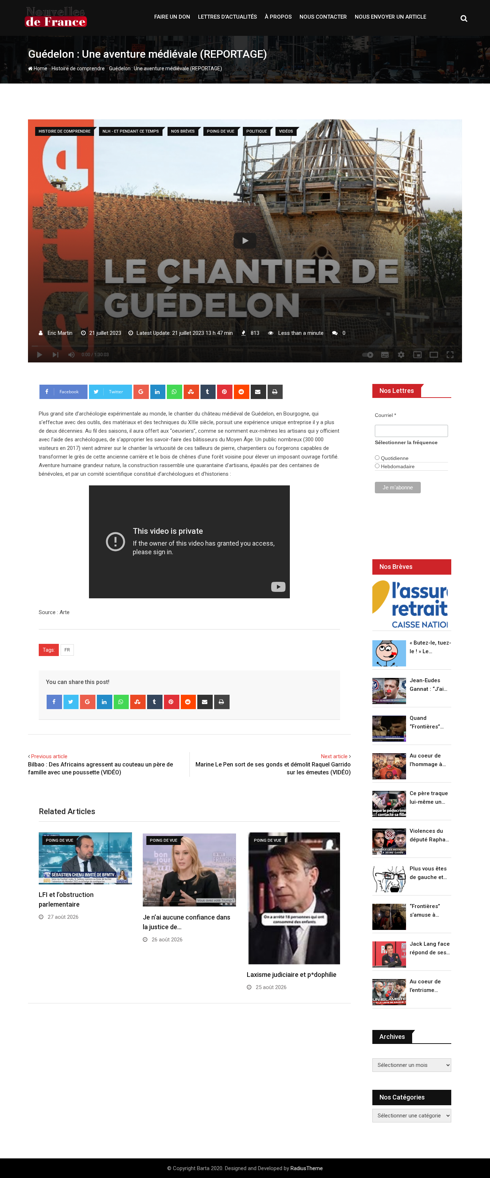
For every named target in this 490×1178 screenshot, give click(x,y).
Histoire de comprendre (78, 68)
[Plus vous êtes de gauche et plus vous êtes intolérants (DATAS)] (389, 879)
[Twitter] (71, 702)
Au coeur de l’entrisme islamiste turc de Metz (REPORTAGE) (427, 986)
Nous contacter (323, 17)
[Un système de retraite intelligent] (410, 603)
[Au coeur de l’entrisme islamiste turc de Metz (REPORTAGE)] (389, 992)
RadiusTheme (307, 1168)
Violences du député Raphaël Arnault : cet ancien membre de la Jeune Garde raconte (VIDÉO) (430, 836)
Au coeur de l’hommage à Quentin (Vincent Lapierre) (426, 760)
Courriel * (385, 415)
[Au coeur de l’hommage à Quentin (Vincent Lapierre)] (389, 766)
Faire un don (172, 17)
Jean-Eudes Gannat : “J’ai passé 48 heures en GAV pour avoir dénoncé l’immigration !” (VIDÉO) (429, 685)
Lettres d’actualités (227, 17)
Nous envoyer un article (390, 17)
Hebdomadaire (397, 466)
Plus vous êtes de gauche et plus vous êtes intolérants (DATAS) (428, 873)
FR (67, 649)
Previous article (49, 756)
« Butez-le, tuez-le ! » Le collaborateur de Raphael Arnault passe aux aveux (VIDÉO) (430, 648)
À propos (278, 17)
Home (40, 68)
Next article (334, 756)
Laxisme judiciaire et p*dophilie (291, 974)
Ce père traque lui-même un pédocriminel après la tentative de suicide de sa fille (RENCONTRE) (429, 798)
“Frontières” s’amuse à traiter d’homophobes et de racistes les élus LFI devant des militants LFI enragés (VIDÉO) (428, 911)
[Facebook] (54, 702)
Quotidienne (394, 458)
